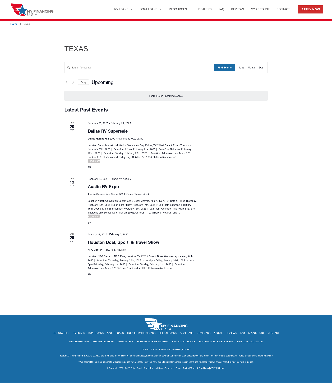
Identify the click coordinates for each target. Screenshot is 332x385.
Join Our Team (125, 341)
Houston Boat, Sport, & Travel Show (123, 242)
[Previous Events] (66, 82)
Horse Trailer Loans (141, 333)
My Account (260, 9)
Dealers (205, 9)
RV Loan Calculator (184, 341)
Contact (283, 9)
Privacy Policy (182, 368)
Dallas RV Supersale (108, 131)
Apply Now (310, 9)
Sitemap (221, 368)
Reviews (237, 9)
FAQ (221, 9)
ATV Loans (186, 333)
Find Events (225, 67)
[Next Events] (73, 82)
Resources (178, 9)
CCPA (213, 368)
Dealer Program (79, 341)
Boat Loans (149, 9)
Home (13, 23)
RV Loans (121, 9)
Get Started (61, 333)
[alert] (166, 96)
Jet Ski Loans (168, 333)
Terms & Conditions (199, 368)
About (218, 333)
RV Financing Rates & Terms (152, 341)
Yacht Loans (115, 333)
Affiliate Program (103, 341)
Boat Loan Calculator (250, 341)
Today (83, 82)
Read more (94, 161)
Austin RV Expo (103, 186)
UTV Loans (203, 333)
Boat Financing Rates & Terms (216, 341)
